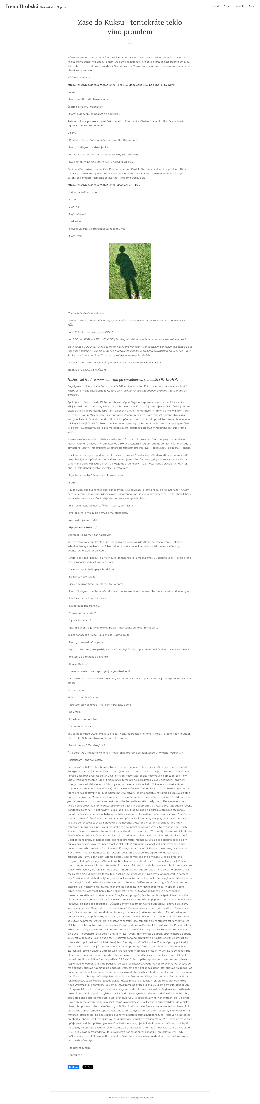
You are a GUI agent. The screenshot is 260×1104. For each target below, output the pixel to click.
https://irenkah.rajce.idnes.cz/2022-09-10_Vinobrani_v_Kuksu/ (104, 185)
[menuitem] (216, 6)
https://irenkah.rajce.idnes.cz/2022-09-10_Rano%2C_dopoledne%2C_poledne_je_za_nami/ (121, 85)
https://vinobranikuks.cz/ (82, 527)
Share (75, 1067)
